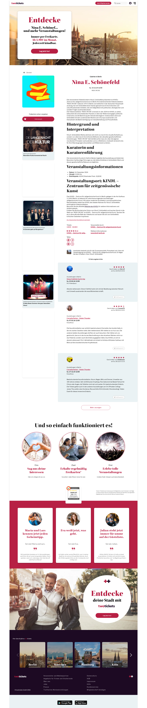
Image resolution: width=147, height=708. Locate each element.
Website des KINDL (91, 206)
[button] (115, 3)
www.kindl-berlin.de (98, 233)
